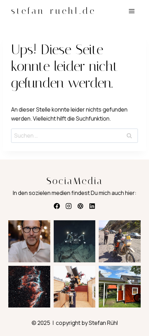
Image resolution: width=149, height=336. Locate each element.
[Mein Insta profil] (68, 206)
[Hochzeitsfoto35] (80, 206)
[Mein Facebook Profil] (57, 206)
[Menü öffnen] (131, 11)
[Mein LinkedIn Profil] (92, 206)
